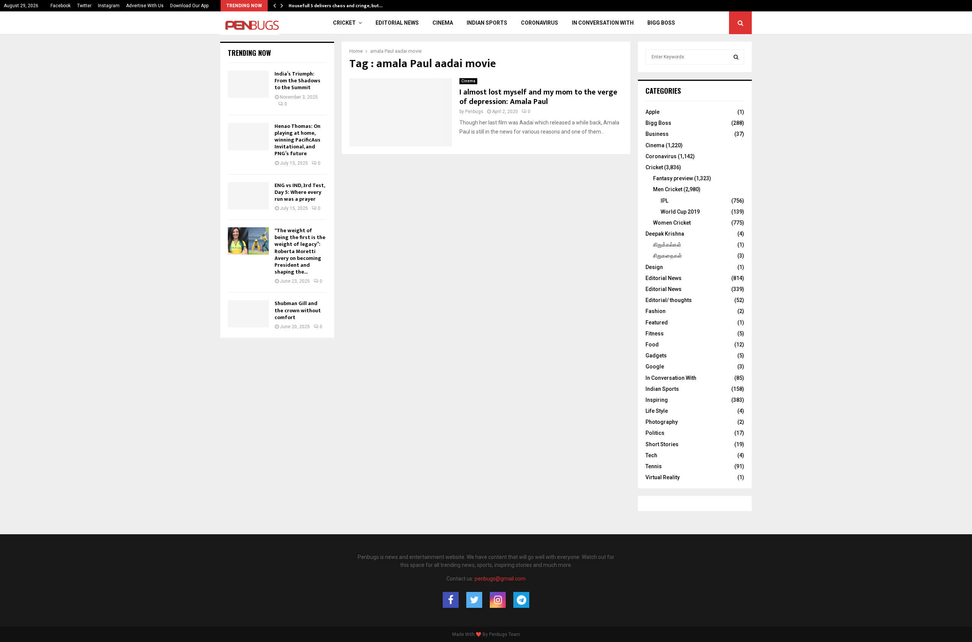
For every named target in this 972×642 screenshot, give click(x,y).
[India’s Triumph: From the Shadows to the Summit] (248, 84)
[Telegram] (521, 600)
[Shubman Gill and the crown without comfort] (248, 313)
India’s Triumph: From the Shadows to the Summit (297, 80)
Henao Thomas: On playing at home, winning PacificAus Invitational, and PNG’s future (297, 140)
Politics (654, 433)
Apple (652, 112)
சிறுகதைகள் (667, 256)
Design (654, 267)
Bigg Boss (661, 23)
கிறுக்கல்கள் (667, 245)
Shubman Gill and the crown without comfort (298, 310)
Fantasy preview (673, 178)
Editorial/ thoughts (668, 300)
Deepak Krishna (664, 234)
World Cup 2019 (680, 212)
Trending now (249, 53)
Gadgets (656, 355)
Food (652, 344)
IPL (664, 201)
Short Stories (662, 444)
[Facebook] (451, 600)
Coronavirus (539, 23)
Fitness (654, 333)
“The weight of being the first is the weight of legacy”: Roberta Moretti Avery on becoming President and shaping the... (300, 251)
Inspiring (656, 400)
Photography (661, 422)
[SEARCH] (736, 57)
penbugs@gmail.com (500, 579)
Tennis (653, 466)
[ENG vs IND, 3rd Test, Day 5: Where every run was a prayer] (248, 195)
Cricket (344, 23)
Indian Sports (487, 23)
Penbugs (474, 111)
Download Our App (189, 5)
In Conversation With (603, 23)
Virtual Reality (662, 477)
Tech (651, 455)
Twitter (84, 5)
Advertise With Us (145, 5)
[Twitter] (474, 600)
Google (654, 366)
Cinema (442, 23)
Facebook (60, 5)
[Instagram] (498, 600)
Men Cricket (667, 189)
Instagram (109, 5)
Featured (656, 322)
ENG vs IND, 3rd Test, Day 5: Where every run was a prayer (300, 192)
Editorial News (397, 23)
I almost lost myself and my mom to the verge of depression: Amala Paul (538, 97)
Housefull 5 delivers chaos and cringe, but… (336, 5)
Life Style (656, 411)
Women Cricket (672, 223)
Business (657, 134)
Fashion (655, 311)
